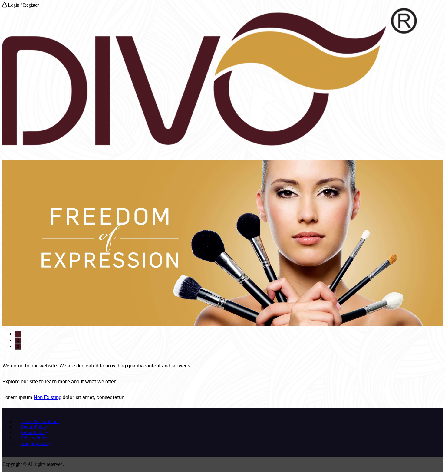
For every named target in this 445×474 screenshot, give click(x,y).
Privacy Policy (34, 437)
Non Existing (47, 396)
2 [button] (18, 340)
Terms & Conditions (40, 421)
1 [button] (18, 334)
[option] (222, 243)
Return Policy (34, 427)
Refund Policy (34, 432)
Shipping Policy (36, 443)
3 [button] (18, 346)
